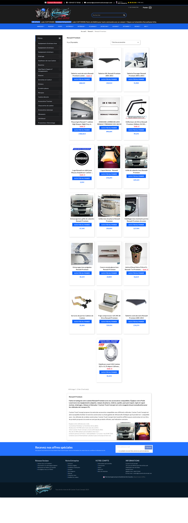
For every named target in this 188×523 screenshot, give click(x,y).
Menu (40, 38)
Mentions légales (72, 465)
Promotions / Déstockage (46, 123)
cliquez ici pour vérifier (139, 477)
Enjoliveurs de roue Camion (47, 60)
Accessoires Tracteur (45, 101)
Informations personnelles (105, 463)
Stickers (41, 84)
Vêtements (41, 114)
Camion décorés (43, 97)
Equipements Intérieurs (45, 52)
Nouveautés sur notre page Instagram (47, 465)
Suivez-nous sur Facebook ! (45, 463)
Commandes (101, 465)
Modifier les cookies (73, 477)
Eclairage (41, 56)
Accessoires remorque (45, 110)
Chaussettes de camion (45, 105)
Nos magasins (71, 471)
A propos (70, 469)
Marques (41, 92)
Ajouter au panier (82, 79)
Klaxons (40, 75)
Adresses (100, 469)
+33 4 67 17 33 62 (74, 2)
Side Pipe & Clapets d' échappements (45, 70)
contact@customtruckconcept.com (99, 2)
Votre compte (102, 461)
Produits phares (43, 88)
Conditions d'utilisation (74, 467)
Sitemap (70, 473)
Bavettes (41, 65)
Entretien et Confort (45, 80)
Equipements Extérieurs (46, 48)
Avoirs (99, 467)
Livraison (70, 463)
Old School (41, 118)
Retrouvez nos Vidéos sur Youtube (47, 467)
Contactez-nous (72, 475)
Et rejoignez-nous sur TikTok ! (45, 469)
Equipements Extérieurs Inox (47, 43)
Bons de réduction (103, 471)
